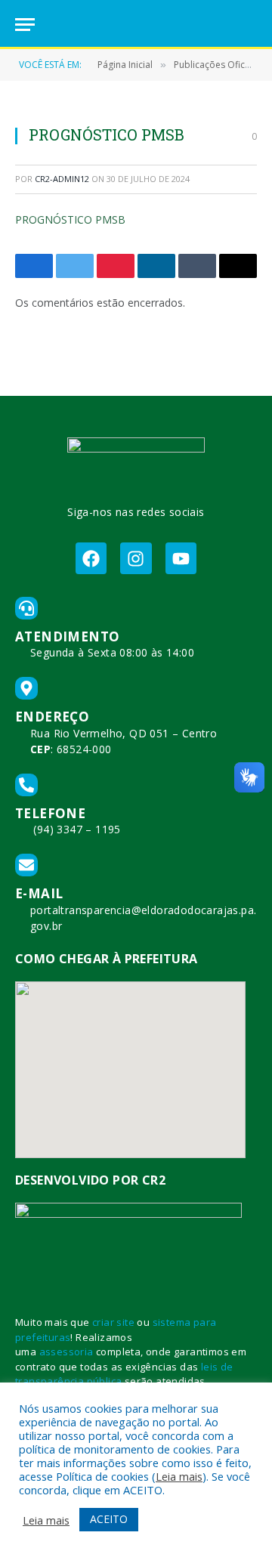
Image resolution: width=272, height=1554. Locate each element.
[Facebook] (91, 557)
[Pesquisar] (250, 25)
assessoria (66, 1351)
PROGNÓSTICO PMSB (70, 219)
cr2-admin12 (62, 178)
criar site (113, 1322)
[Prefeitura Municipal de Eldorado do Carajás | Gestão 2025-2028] (136, 24)
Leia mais (179, 1476)
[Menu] (25, 25)
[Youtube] (180, 557)
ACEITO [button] (109, 1519)
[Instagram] (135, 557)
